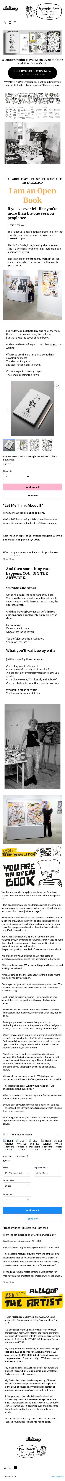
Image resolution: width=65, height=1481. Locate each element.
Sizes (5, 1167)
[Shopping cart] (9, 22)
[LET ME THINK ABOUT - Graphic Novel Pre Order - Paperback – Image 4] (47, 445)
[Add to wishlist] (57, 386)
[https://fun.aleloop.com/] (32, 11)
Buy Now (33, 495)
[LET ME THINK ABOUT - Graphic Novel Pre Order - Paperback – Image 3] (34, 445)
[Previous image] (7, 408)
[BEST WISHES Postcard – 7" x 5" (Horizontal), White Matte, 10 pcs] (9, 1145)
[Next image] (57, 408)
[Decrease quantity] (6, 476)
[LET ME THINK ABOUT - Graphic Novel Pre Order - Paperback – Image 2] (22, 445)
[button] (14, 22)
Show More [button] (8, 559)
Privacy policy (57, 1476)
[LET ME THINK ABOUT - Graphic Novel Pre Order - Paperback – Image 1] (9, 445)
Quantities (8, 1180)
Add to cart (32, 487)
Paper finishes (41, 1167)
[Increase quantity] (28, 476)
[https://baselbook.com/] (33, 1439)
